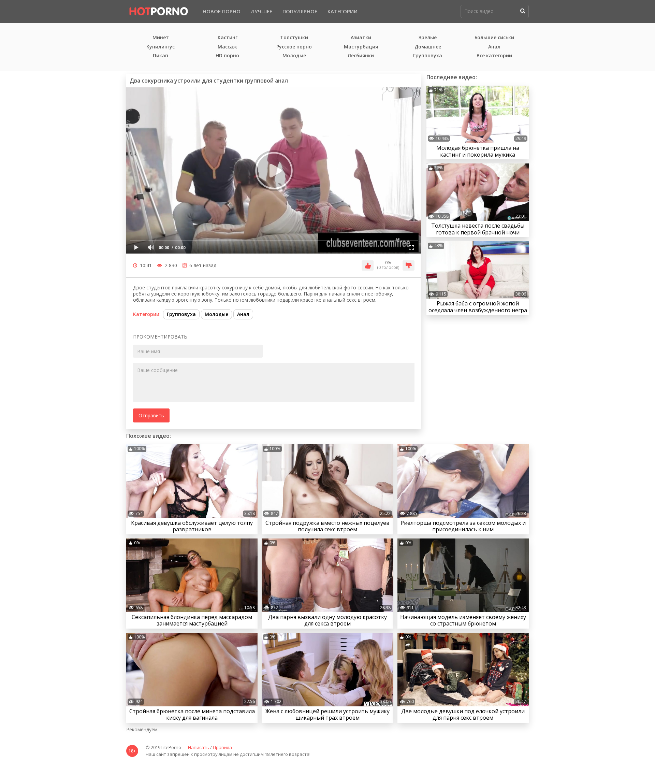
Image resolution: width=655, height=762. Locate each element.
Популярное (299, 11)
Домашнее (427, 47)
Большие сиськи (494, 38)
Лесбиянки (361, 56)
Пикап (160, 56)
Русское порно (294, 47)
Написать (198, 747)
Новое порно (222, 11)
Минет (160, 38)
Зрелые (428, 38)
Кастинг (227, 38)
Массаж (227, 47)
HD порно (227, 56)
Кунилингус (160, 47)
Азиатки (361, 38)
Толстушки (294, 38)
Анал (494, 47)
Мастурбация (361, 47)
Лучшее (261, 11)
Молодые (294, 56)
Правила (222, 747)
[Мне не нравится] (408, 265)
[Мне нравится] (368, 265)
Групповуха (427, 56)
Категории (343, 11)
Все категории (494, 56)
